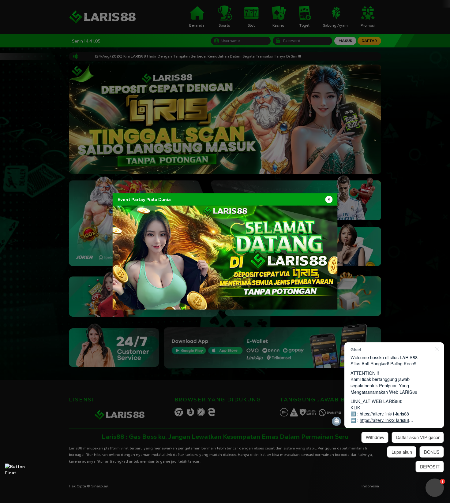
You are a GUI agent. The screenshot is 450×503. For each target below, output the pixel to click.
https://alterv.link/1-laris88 (384, 413)
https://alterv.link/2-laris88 (384, 420)
